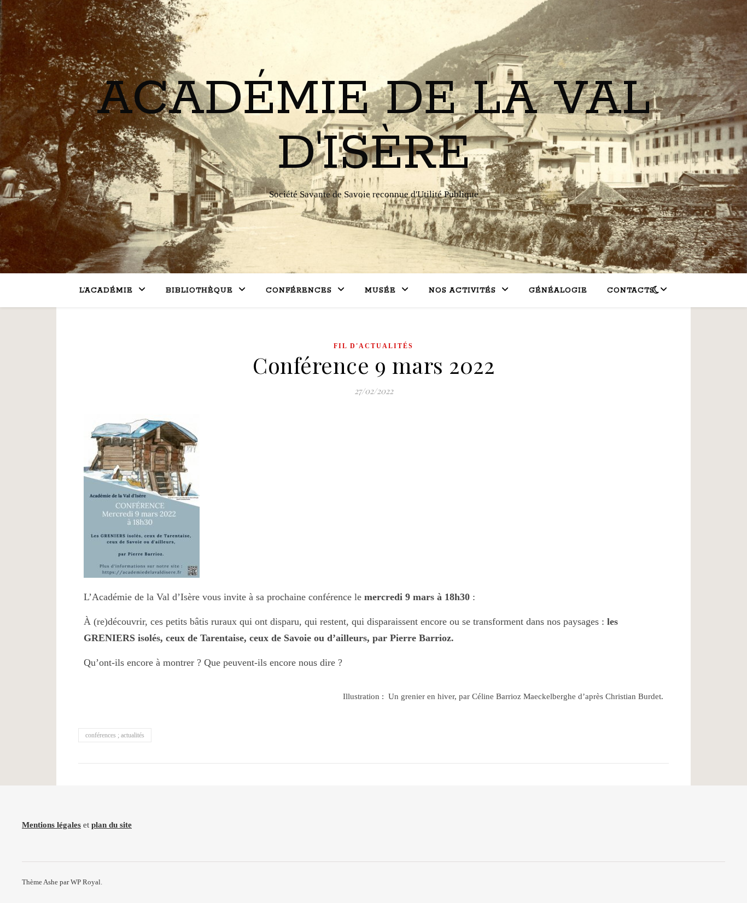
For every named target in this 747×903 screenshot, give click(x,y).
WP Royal (86, 882)
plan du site (111, 824)
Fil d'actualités (373, 346)
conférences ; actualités (114, 735)
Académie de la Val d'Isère (374, 126)
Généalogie (558, 290)
